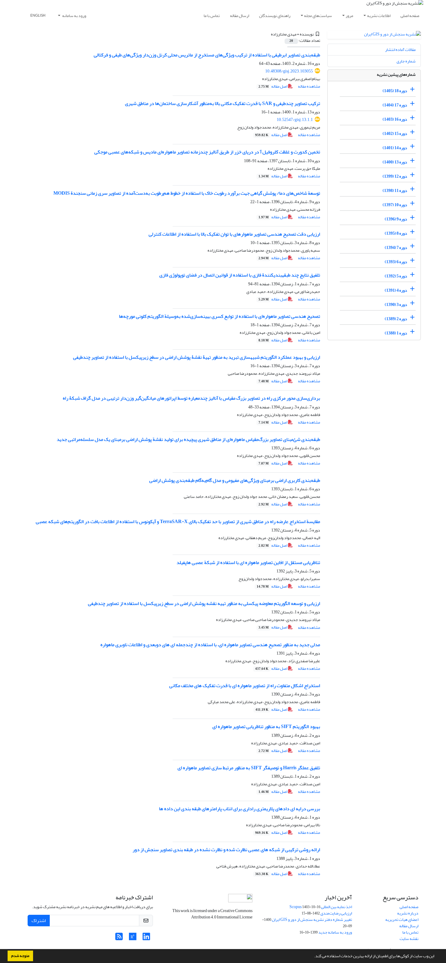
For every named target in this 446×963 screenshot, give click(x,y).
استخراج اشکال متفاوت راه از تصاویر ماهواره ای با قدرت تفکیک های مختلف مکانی (244, 685)
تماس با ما (212, 16)
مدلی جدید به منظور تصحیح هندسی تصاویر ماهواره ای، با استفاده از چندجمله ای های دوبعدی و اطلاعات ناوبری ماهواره (210, 644)
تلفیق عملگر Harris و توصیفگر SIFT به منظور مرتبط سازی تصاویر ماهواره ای (248, 767)
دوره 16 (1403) (395, 119)
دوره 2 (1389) (396, 319)
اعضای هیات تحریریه (401, 919)
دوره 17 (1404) (395, 105)
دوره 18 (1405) (395, 91)
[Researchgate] (132, 938)
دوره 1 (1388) (396, 333)
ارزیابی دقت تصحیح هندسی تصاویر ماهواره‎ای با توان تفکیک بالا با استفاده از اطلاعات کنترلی (234, 234)
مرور (349, 16)
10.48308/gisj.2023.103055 (289, 71)
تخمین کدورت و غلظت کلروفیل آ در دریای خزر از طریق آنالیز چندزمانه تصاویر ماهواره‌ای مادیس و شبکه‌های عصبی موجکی (207, 151)
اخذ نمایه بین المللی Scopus (320, 907)
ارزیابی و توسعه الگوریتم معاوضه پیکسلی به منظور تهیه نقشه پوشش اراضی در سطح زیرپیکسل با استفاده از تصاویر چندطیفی (204, 603)
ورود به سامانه (74, 16)
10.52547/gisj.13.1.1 (295, 120)
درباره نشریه (407, 913)
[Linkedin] (146, 938)
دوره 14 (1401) (395, 148)
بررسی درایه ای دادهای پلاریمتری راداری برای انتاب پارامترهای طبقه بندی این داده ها (239, 808)
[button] (312, 957)
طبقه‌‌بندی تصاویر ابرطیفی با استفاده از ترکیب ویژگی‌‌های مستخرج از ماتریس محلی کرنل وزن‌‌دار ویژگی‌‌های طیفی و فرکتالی (207, 54)
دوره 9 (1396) (396, 219)
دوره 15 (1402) (395, 133)
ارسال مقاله (239, 16)
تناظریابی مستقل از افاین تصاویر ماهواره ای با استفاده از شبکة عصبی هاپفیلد (248, 562)
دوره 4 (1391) (396, 290)
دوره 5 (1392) (396, 276)
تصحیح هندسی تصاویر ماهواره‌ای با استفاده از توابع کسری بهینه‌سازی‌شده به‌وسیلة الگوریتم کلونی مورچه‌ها (219, 316)
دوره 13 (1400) (395, 162)
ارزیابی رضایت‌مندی (336, 913)
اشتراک (39, 920)
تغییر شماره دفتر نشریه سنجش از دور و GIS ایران (312, 919)
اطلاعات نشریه (378, 16)
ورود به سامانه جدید (335, 932)
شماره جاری (406, 61)
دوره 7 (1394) (396, 247)
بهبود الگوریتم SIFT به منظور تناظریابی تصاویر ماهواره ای (266, 726)
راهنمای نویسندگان (274, 16)
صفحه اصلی (409, 16)
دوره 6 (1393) (396, 262)
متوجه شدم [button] (20, 955)
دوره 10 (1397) (395, 205)
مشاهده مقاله (309, 86)
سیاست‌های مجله (318, 16)
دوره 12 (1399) (395, 176)
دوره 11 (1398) (395, 190)
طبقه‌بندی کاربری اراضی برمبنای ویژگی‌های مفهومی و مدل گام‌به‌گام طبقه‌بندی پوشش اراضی (234, 480)
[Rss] (119, 938)
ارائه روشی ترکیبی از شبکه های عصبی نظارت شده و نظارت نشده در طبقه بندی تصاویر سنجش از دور (226, 849)
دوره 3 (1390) (396, 304)
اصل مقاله (273, 86)
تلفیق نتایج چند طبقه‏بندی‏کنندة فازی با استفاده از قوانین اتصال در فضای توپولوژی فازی (239, 275)
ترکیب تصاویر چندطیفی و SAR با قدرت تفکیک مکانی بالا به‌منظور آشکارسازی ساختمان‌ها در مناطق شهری (222, 103)
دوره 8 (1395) (396, 233)
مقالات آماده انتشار (400, 49)
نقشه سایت (409, 938)
